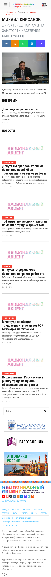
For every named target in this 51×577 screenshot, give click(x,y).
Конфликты (9, 162)
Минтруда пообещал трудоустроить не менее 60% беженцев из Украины (23, 325)
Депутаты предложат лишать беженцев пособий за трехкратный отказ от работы (24, 169)
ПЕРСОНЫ (6, 513)
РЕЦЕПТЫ (24, 513)
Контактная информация (21, 518)
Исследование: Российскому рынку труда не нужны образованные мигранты (22, 381)
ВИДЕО (34, 513)
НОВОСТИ (43, 513)
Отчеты (15, 525)
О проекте (6, 518)
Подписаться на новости (15, 501)
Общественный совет (30, 522)
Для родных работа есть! (20, 109)
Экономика (9, 374)
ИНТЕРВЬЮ (27, 509)
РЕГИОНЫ (15, 509)
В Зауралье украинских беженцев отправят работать (23, 272)
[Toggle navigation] (6, 4)
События (8, 218)
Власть (7, 266)
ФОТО (15, 513)
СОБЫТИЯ (38, 509)
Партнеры (6, 525)
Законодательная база (11, 522)
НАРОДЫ (5, 509)
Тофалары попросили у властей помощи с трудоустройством (24, 223)
